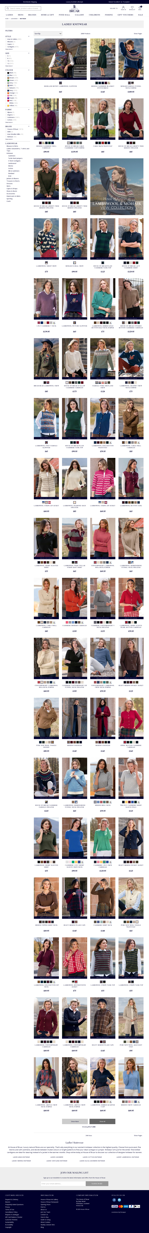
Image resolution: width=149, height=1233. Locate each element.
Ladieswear (11, 143)
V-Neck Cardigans (14, 161)
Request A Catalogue (12, 1215)
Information (47, 1195)
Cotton (11, 120)
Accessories (11, 194)
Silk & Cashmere (13, 171)
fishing (109, 15)
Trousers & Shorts (13, 181)
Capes (10, 44)
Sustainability (9, 1222)
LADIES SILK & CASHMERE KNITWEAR (92, 1161)
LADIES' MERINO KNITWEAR (21, 1161)
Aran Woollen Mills (15, 134)
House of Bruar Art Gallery (49, 1199)
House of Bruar (15, 129)
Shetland (11, 173)
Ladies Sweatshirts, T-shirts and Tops (18, 150)
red (12, 100)
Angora (11, 115)
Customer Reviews (11, 1220)
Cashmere (13, 117)
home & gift (47, 15)
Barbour (11, 137)
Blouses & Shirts (12, 146)
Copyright (8, 1227)
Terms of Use (9, 1209)
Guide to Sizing (45, 1220)
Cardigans (12, 47)
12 (10, 63)
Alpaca (10, 112)
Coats (9, 201)
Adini (10, 132)
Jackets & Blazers (13, 178)
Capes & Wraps (12, 188)
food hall (64, 15)
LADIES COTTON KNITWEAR (92, 1157)
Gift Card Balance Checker (13, 1217)
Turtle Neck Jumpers (15, 158)
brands (32, 15)
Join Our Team (45, 1212)
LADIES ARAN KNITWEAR (21, 1157)
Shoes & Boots (12, 191)
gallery (79, 15)
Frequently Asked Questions (14, 1204)
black (12, 73)
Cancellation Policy (11, 1212)
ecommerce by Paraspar (119, 1212)
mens (20, 15)
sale (140, 15)
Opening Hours (45, 1204)
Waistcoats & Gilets (13, 196)
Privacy (7, 1207)
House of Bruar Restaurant (49, 1202)
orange (13, 93)
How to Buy (44, 1217)
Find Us (43, 1207)
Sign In (123, 9)
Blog (42, 1227)
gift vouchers (125, 15)
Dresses (10, 183)
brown (13, 78)
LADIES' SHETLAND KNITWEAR (56, 1161)
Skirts (8, 186)
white (13, 103)
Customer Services (14, 1195)
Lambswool (12, 163)
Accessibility (9, 1225)
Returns (7, 1202)
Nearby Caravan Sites (48, 1225)
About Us (44, 1209)
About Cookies (45, 1222)
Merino (10, 166)
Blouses (11, 42)
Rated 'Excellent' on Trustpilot (119, 2)
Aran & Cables (14, 39)
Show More (75, 1121)
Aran (9, 176)
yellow (13, 105)
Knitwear (10, 153)
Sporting (9, 199)
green (13, 80)
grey (13, 83)
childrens (94, 15)
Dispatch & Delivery (11, 1199)
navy (13, 90)
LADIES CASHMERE (56, 1157)
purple (13, 98)
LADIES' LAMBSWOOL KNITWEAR (127, 1157)
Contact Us (44, 1215)
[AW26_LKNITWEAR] (116, 186)
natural (14, 88)
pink (12, 95)
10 (10, 61)
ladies (9, 15)
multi (12, 85)
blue (13, 75)
